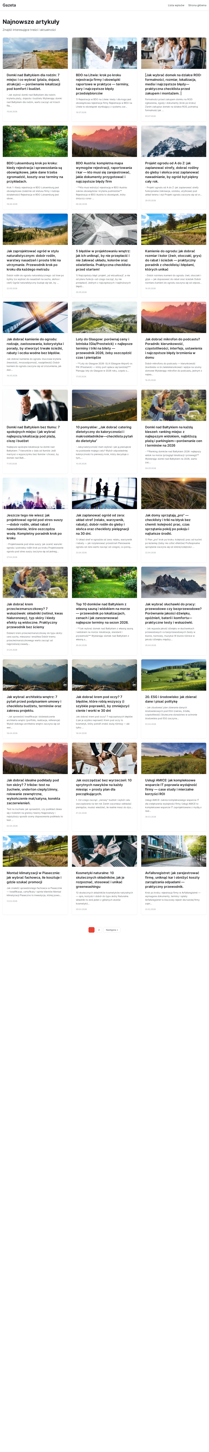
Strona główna (197, 5)
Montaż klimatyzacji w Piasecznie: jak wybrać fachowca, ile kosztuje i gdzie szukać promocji (34, 877)
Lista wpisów (176, 5)
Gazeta (9, 5)
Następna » (112, 930)
